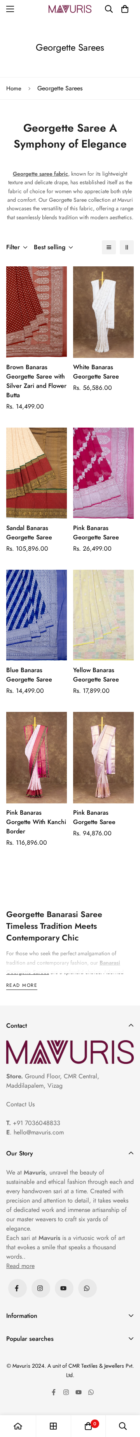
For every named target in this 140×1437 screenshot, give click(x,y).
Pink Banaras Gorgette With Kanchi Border (36, 822)
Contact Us (20, 1104)
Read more (21, 986)
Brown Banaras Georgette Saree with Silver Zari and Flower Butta (36, 381)
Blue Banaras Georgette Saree (29, 675)
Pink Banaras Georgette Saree (96, 532)
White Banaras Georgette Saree (96, 372)
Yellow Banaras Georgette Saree (96, 675)
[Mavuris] (70, 9)
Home (13, 88)
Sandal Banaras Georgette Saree (29, 532)
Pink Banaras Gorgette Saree (94, 817)
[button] (125, 9)
